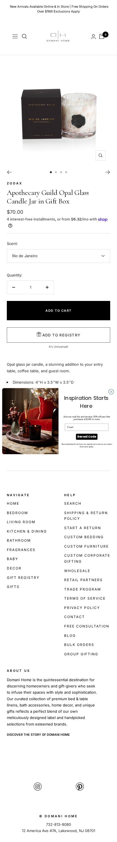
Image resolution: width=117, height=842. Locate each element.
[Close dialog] (111, 391)
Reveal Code (86, 436)
